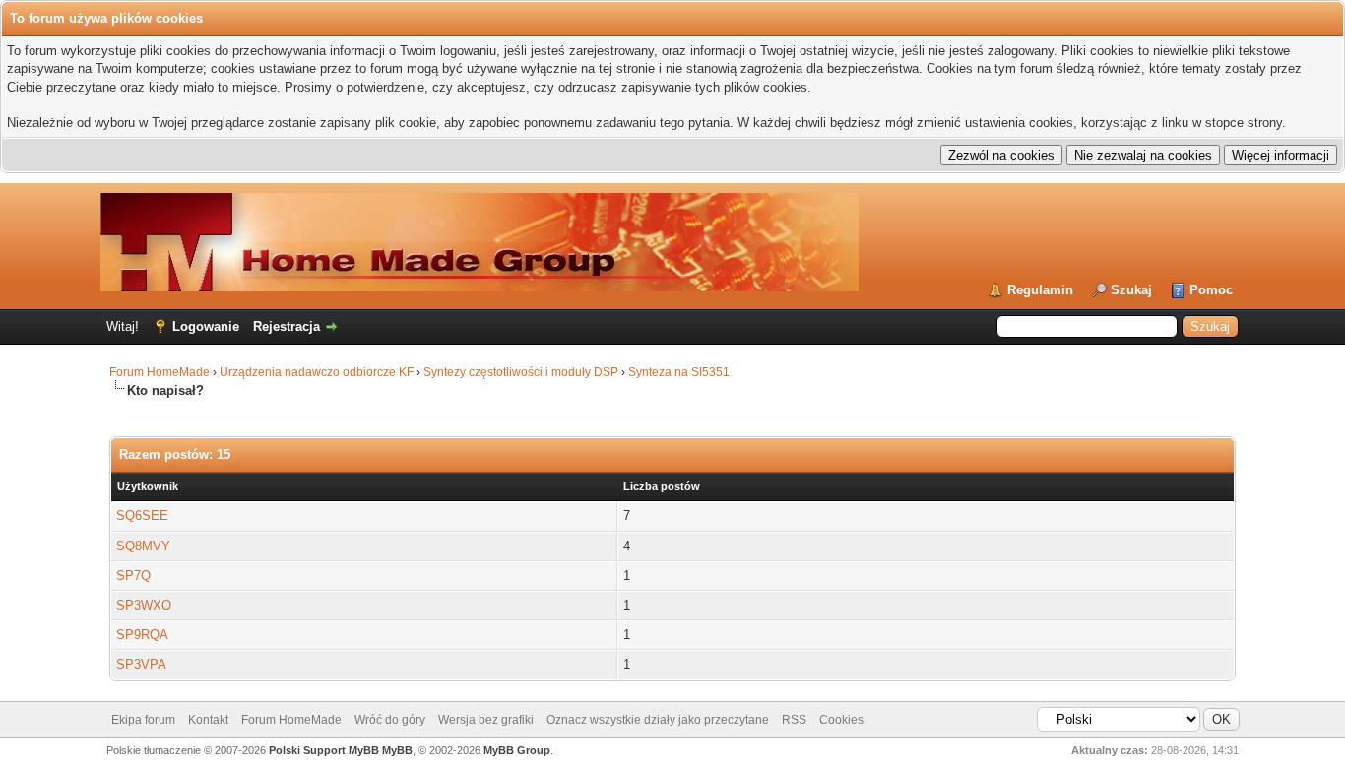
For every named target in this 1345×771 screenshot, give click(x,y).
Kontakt (208, 720)
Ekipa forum (143, 720)
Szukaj (1131, 290)
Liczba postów (661, 486)
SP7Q (133, 575)
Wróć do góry (389, 720)
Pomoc (1211, 290)
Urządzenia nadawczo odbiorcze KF (317, 372)
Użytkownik (147, 486)
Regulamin (1040, 290)
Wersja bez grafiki (486, 720)
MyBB (397, 750)
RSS (794, 720)
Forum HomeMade (159, 372)
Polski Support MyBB (324, 750)
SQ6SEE (142, 515)
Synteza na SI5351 (679, 372)
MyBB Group (516, 750)
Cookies (841, 720)
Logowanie (205, 326)
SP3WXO (143, 605)
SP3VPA (141, 664)
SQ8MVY (143, 546)
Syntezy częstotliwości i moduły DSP (520, 372)
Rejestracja (286, 326)
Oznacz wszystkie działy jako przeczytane (657, 720)
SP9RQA (142, 634)
